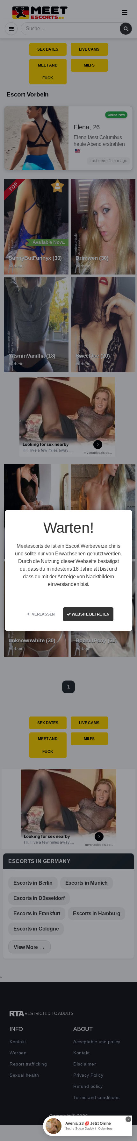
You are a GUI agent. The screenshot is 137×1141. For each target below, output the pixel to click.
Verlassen (43, 614)
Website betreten (90, 614)
